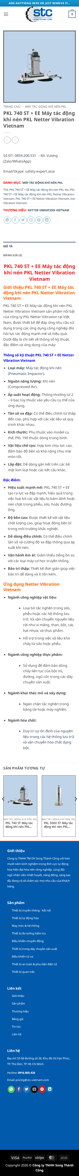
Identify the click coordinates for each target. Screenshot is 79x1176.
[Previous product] (15, 140)
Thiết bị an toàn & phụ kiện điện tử (34, 964)
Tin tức (16, 1027)
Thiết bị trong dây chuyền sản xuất (34, 949)
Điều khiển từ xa (22, 956)
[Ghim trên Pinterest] (39, 220)
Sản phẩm (18, 1003)
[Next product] (7, 140)
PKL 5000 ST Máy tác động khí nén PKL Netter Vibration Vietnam (58, 825)
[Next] (75, 807)
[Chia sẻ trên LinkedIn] (46, 220)
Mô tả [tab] (8, 246)
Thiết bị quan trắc (23, 972)
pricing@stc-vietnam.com (32, 1080)
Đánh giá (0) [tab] (12, 255)
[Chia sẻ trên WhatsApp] (7, 220)
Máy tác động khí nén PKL (45, 106)
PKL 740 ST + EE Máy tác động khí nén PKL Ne (38, 190)
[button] (6, 14)
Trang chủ (11, 106)
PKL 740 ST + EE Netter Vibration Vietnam (42, 199)
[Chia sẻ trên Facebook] (15, 220)
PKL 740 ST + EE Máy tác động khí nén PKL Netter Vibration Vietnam (39, 194)
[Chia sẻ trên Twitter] (23, 220)
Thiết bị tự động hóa (25, 918)
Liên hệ (16, 1034)
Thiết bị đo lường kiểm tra (29, 933)
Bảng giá (17, 1019)
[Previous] (3, 807)
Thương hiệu (20, 1011)
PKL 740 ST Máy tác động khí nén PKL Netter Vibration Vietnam (19, 825)
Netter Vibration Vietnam (48, 210)
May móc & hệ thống (25, 926)
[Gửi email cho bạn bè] (31, 220)
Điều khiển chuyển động (28, 941)
